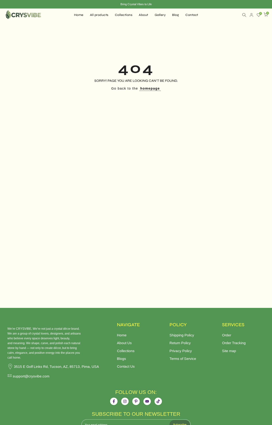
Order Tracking (234, 343)
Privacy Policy (180, 351)
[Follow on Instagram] (125, 401)
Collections (123, 15)
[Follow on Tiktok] (158, 401)
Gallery (160, 15)
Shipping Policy (181, 335)
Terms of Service (182, 359)
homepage (150, 88)
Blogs (121, 359)
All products (99, 15)
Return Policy (180, 343)
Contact (191, 15)
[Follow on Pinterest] (136, 401)
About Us (124, 343)
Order (226, 335)
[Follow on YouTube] (147, 401)
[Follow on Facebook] (113, 401)
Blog (175, 15)
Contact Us (126, 366)
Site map (229, 351)
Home (78, 15)
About (143, 15)
